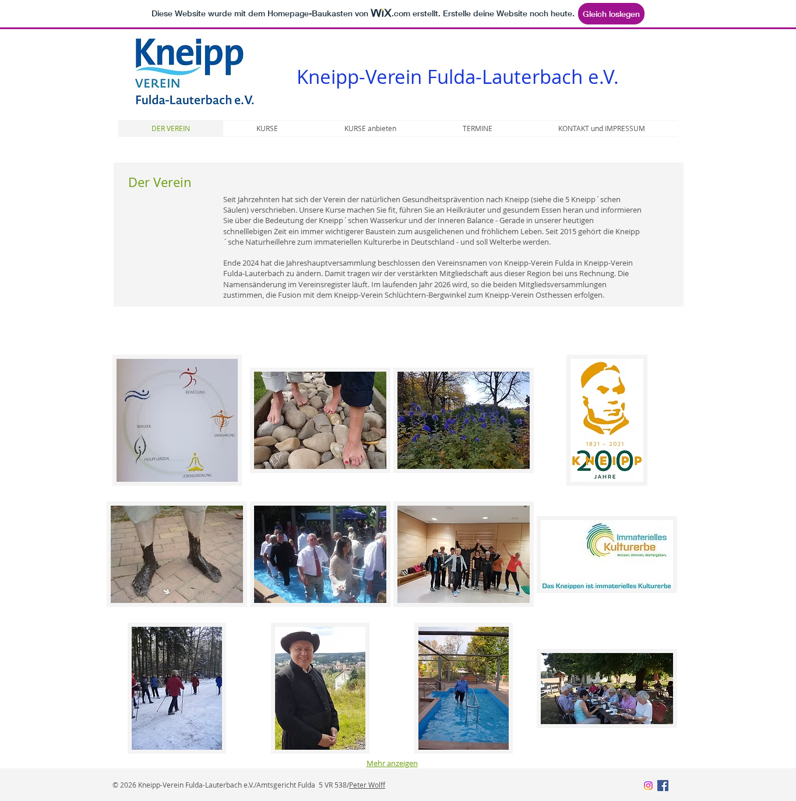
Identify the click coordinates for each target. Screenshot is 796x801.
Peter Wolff (367, 784)
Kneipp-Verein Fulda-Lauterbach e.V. (458, 76)
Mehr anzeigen (392, 763)
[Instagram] (648, 785)
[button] (177, 420)
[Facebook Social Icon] (662, 785)
